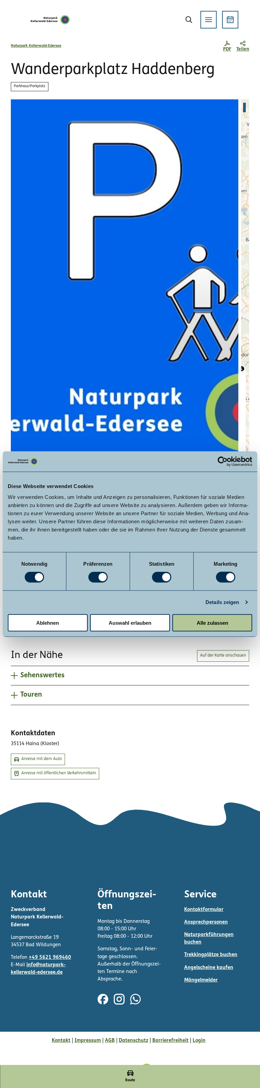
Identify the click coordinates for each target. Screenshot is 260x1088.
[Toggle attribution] (242, 369)
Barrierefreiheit (170, 1040)
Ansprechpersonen (206, 922)
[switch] (98, 577)
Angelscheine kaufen (208, 967)
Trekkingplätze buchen (210, 954)
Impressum (87, 1040)
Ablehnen (47, 622)
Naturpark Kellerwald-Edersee (36, 46)
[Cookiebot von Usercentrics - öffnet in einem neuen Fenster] (222, 461)
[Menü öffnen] (208, 19)
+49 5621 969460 (50, 957)
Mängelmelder (201, 980)
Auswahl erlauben (130, 622)
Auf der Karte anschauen (223, 656)
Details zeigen (222, 602)
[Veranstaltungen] (230, 19)
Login (199, 1040)
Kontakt (61, 1040)
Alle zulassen (212, 622)
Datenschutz (133, 1040)
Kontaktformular (203, 909)
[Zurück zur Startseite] (50, 19)
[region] (245, 278)
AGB (110, 1040)
